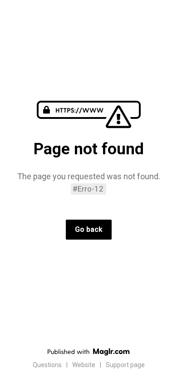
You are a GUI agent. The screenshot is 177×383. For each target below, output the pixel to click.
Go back (89, 229)
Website (83, 364)
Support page (125, 364)
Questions (47, 364)
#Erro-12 (88, 188)
